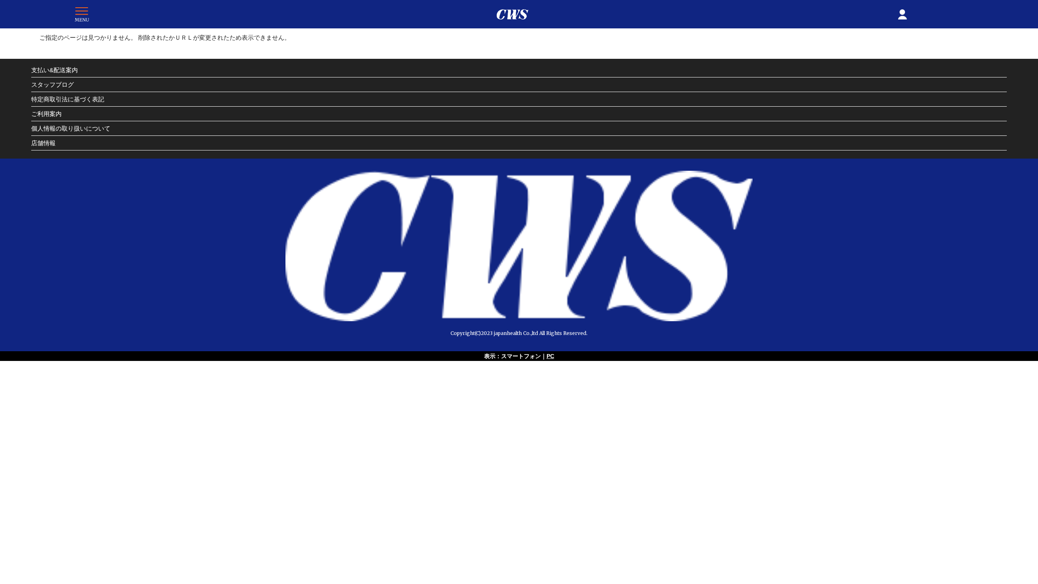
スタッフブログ (52, 84)
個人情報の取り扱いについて (70, 128)
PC (550, 356)
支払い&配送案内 (54, 70)
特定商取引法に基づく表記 (67, 99)
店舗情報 (43, 143)
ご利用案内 (46, 113)
